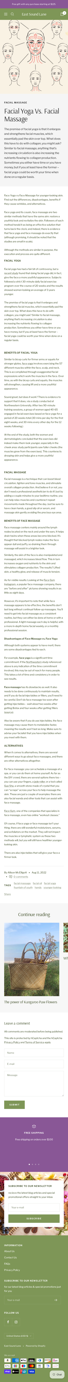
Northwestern (34, 661)
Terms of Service (34, 1042)
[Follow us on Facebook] (8, 1322)
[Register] (55, 1300)
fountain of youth (23, 887)
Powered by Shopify (35, 1346)
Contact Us (10, 1257)
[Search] (12, 14)
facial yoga (50, 883)
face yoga (27, 363)
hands (38, 887)
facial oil (37, 883)
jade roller (39, 781)
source (9, 712)
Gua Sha (9, 785)
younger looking (52, 887)
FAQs (7, 1263)
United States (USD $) (17, 1336)
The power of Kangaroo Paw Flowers (30, 1001)
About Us (9, 1251)
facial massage (15, 102)
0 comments (21, 876)
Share (7, 894)
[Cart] (62, 14)
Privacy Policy (12, 1042)
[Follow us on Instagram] (16, 1322)
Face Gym (9, 810)
